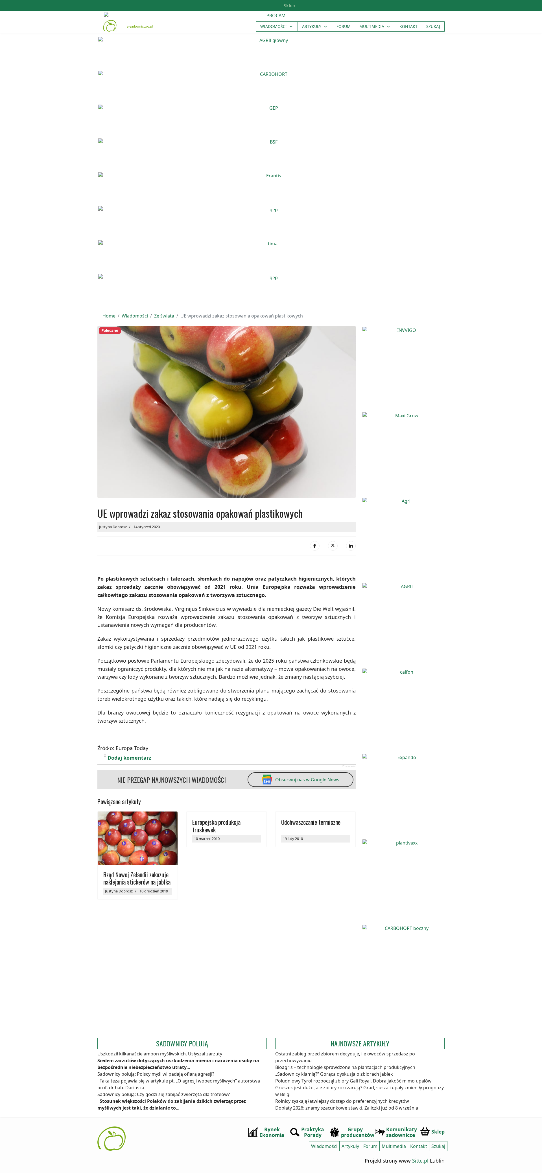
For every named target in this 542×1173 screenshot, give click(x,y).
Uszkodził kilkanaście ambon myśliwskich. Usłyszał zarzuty (159, 1054)
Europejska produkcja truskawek (216, 825)
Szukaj (433, 26)
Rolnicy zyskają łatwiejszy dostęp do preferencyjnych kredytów (342, 1101)
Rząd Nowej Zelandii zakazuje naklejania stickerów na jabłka (137, 878)
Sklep (289, 6)
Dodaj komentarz (129, 757)
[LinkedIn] (351, 546)
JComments (348, 766)
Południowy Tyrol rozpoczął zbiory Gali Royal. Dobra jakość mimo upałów (353, 1081)
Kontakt (408, 26)
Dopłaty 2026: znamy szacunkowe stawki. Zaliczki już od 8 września (346, 1108)
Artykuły (311, 26)
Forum (343, 26)
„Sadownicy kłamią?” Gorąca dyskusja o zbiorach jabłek (334, 1074)
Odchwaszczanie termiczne (310, 821)
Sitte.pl (420, 1160)
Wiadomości (273, 26)
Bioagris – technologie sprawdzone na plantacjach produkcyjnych (345, 1067)
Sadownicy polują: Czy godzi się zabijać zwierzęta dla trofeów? (163, 1094)
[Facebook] (315, 546)
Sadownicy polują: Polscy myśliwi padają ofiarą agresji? (155, 1074)
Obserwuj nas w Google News (307, 780)
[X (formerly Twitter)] (333, 546)
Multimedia (371, 26)
